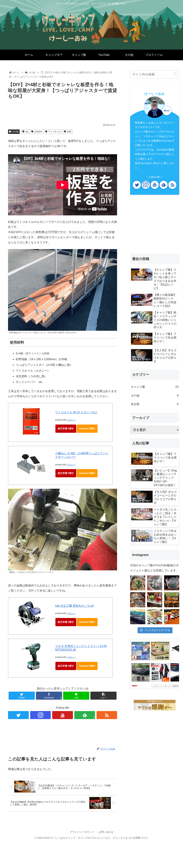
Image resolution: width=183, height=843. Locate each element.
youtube (38, 131)
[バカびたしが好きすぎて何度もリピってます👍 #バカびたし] (171, 616)
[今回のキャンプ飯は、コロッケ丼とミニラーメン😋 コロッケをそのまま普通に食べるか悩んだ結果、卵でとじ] (137, 583)
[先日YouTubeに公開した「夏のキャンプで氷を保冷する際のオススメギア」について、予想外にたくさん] (154, 583)
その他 (15, 131)
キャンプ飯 (154, 386)
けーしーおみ (154, 94)
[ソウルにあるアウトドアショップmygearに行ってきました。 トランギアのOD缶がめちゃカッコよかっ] (154, 599)
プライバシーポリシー (82, 832)
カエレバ (71, 420)
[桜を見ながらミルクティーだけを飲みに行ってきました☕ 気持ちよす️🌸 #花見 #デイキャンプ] (154, 616)
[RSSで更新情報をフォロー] (107, 715)
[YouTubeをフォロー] (62, 715)
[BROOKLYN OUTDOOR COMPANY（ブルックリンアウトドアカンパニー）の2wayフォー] (137, 616)
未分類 (154, 404)
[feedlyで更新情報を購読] (164, 185)
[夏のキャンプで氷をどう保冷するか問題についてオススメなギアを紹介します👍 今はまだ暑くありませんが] (171, 583)
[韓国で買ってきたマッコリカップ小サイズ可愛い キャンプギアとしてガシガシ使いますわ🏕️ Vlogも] (137, 599)
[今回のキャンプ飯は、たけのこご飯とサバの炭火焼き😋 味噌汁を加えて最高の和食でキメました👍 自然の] (171, 599)
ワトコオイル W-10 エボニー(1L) (76, 412)
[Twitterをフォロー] (18, 715)
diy (26, 131)
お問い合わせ (105, 832)
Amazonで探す (87, 428)
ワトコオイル (54, 131)
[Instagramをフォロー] (40, 715)
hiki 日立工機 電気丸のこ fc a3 (74, 605)
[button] (175, 74)
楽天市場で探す (66, 428)
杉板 (69, 131)
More (166, 110)
